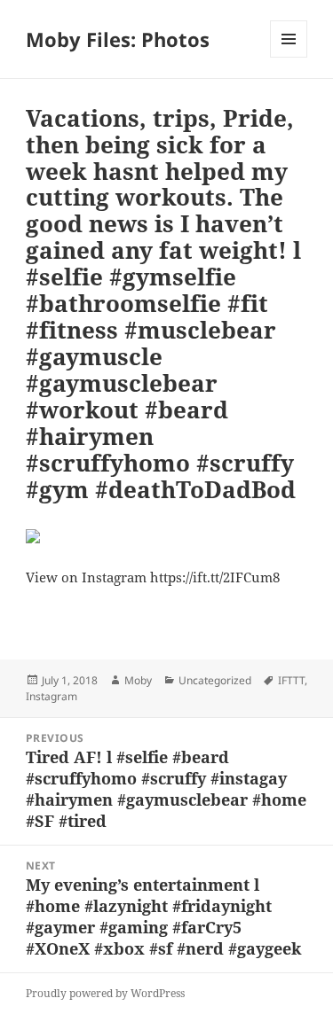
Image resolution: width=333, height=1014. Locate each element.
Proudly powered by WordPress (105, 993)
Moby (138, 680)
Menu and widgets (289, 57)
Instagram (51, 696)
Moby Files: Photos (118, 39)
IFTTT (291, 680)
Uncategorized (214, 680)
